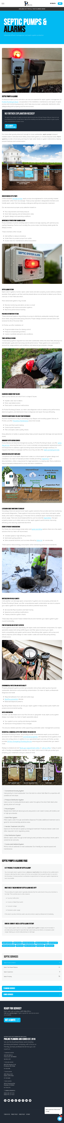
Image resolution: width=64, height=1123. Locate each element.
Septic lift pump (17, 942)
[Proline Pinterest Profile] (30, 1100)
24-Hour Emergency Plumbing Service (19, 741)
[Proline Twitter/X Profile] (12, 1100)
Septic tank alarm (53, 942)
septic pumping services (51, 450)
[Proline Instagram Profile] (19, 1100)
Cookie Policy (22, 1114)
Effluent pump (19, 945)
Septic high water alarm (28, 942)
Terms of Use (7, 1114)
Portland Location (9, 1062)
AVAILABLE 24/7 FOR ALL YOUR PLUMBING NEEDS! (32, 9)
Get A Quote (11, 126)
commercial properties (30, 737)
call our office (46, 748)
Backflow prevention (11, 699)
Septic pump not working (41, 942)
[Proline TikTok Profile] (16, 1100)
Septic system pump (7, 942)
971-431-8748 (7, 1068)
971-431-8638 (7, 1078)
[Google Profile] (5, 1100)
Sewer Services (8, 994)
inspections (45, 459)
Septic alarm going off (30, 945)
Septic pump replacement (8, 945)
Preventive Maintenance (20, 421)
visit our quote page (10, 1013)
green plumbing (37, 529)
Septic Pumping (8, 976)
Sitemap (28, 1114)
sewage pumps (17, 198)
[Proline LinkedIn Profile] (26, 1100)
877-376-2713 (52, 3)
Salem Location (8, 1071)
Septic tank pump (49, 945)
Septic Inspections (8, 972)
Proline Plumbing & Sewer (10, 102)
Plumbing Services (9, 988)
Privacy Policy (14, 1114)
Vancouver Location (9, 1052)
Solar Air (39, 540)
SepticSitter (47, 518)
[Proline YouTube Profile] (8, 1100)
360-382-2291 (7, 1059)
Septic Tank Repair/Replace (11, 967)
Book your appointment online (29, 748)
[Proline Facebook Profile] (23, 1100)
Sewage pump (40, 945)
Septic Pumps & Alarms (10, 962)
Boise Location (8, 1081)
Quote (60, 3)
